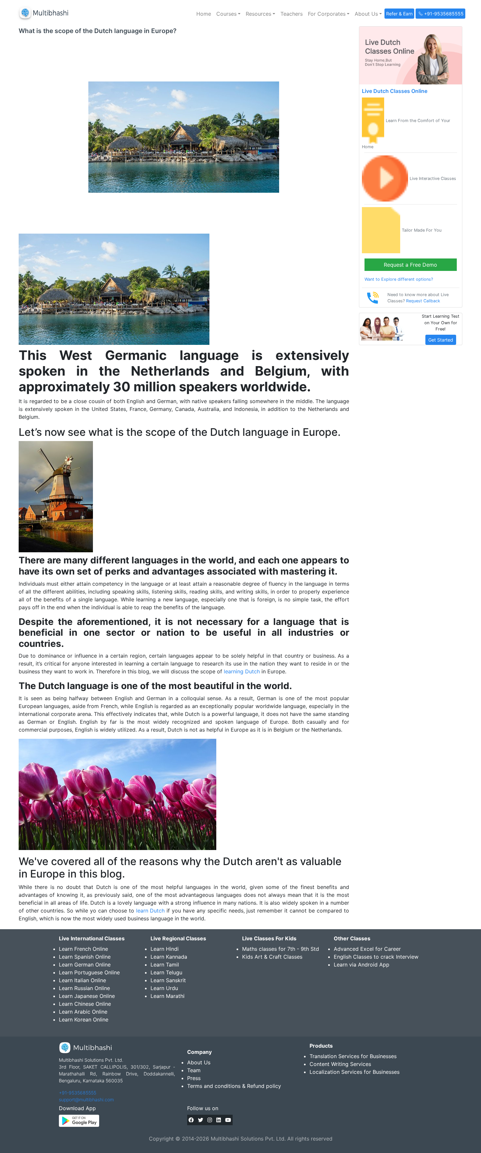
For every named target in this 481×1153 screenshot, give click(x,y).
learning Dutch (242, 671)
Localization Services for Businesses (355, 1072)
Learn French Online (83, 949)
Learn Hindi (165, 949)
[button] (228, 13)
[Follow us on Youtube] (228, 1120)
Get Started (440, 340)
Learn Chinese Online (85, 1004)
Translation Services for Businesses (353, 1056)
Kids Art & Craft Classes (272, 956)
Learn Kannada (169, 956)
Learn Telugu (166, 972)
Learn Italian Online (82, 980)
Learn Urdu (164, 988)
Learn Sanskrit (168, 980)
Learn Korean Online (83, 1019)
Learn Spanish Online (85, 956)
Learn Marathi (168, 996)
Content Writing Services (340, 1064)
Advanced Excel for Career (367, 949)
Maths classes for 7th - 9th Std (280, 949)
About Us (198, 1062)
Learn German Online (85, 964)
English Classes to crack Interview (376, 956)
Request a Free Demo (410, 264)
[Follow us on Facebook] (191, 1120)
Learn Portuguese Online (89, 972)
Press (194, 1078)
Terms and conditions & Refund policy (234, 1086)
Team (194, 1070)
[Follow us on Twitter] (201, 1120)
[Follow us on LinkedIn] (218, 1120)
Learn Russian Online (84, 988)
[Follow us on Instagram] (209, 1120)
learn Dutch (150, 910)
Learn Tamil (165, 964)
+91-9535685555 (77, 1092)
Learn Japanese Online (87, 996)
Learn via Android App (361, 964)
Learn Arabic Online (83, 1011)
